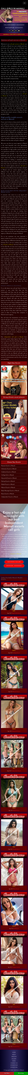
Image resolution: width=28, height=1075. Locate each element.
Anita (14, 886)
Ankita (14, 728)
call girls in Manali (8, 244)
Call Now (7, 1073)
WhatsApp (21, 1073)
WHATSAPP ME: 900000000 (14, 27)
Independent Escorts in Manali (9, 497)
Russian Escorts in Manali (8, 465)
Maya (14, 808)
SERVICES (14, 1056)
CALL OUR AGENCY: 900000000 (14, 25)
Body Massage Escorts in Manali (10, 490)
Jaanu (14, 650)
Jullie (14, 610)
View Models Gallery (14, 562)
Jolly (14, 1004)
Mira (14, 768)
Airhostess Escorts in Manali (8, 469)
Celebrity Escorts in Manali (8, 472)
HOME (14, 1052)
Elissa (14, 689)
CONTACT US (14, 1063)
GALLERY (14, 1058)
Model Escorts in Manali (8, 484)
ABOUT (14, 1054)
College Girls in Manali (7, 475)
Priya (14, 1044)
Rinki (14, 846)
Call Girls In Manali (13, 8)
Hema (14, 926)
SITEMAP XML (14, 1067)
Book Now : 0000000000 (14, 565)
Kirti (14, 964)
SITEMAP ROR (14, 1065)
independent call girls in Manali (13, 337)
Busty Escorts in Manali (7, 493)
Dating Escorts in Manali (8, 481)
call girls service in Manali (17, 44)
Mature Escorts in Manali (8, 487)
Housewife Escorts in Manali (9, 478)
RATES (14, 1060)
